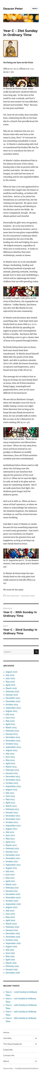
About (6, 1061)
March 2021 (11, 884)
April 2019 (10, 959)
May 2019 (10, 956)
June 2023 (10, 796)
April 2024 (10, 763)
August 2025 (11, 711)
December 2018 (13, 973)
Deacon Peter (13, 8)
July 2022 (10, 832)
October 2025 (12, 704)
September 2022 (13, 825)
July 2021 (10, 871)
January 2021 (12, 891)
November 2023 (13, 780)
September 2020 (13, 904)
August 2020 (11, 907)
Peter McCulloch (13, 596)
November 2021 (13, 858)
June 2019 (10, 953)
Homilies (7, 1038)
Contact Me (8, 1055)
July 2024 (10, 753)
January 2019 (12, 969)
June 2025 (10, 717)
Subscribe (8, 1050)
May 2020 (10, 917)
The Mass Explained (12, 1044)
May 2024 (10, 760)
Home (6, 1032)
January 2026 (12, 695)
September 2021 (13, 865)
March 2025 (11, 727)
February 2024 (12, 770)
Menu (34, 8)
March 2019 (11, 963)
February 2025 (12, 731)
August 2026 (11, 672)
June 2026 (10, 678)
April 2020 (10, 920)
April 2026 (10, 685)
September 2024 (13, 747)
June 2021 (10, 874)
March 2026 (11, 688)
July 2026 (10, 675)
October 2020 (12, 901)
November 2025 (13, 701)
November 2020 (13, 897)
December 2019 (13, 933)
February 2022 (12, 848)
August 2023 (11, 789)
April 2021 (10, 881)
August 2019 (11, 946)
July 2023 (10, 793)
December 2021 (13, 855)
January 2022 (12, 852)
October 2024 (12, 744)
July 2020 (10, 910)
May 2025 (10, 721)
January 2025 (12, 734)
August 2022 (11, 829)
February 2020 (12, 927)
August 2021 (11, 868)
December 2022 (13, 816)
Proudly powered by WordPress (26, 1068)
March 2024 (11, 767)
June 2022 (10, 835)
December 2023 (13, 776)
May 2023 (10, 799)
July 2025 (10, 714)
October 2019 (12, 940)
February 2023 (12, 809)
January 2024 (12, 773)
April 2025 (10, 724)
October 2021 (12, 861)
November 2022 (13, 819)
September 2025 (13, 708)
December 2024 (13, 737)
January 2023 (12, 812)
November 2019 (13, 937)
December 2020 (13, 894)
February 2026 (12, 691)
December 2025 (13, 698)
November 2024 (13, 740)
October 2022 (12, 822)
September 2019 (13, 943)
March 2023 (11, 806)
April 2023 (10, 802)
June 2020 (10, 914)
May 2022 (10, 838)
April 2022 (10, 842)
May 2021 (10, 878)
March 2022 (11, 845)
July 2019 (10, 950)
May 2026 (10, 681)
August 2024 (11, 750)
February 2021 (12, 887)
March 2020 (11, 923)
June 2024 (10, 757)
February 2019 (12, 966)
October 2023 (12, 783)
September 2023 (13, 786)
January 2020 (12, 930)
